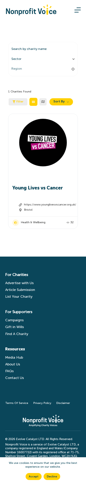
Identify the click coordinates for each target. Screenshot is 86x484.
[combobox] (41, 59)
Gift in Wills (14, 327)
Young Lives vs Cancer (37, 188)
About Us (12, 364)
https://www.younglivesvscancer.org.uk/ (50, 204)
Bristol (28, 209)
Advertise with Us (19, 283)
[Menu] (77, 10)
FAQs (9, 371)
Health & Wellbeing (33, 222)
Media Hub (14, 357)
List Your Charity (18, 297)
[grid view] (33, 102)
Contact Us (15, 378)
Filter (19, 101)
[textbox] (16, 59)
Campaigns (14, 320)
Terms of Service (16, 403)
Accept (33, 476)
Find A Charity (16, 334)
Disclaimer (63, 403)
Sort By (59, 101)
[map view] (43, 102)
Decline (52, 476)
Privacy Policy (42, 403)
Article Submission (20, 290)
